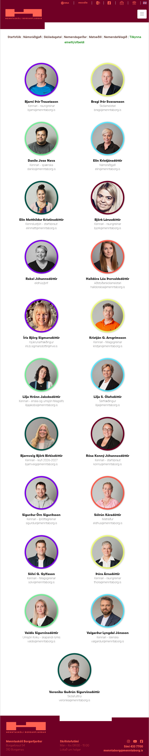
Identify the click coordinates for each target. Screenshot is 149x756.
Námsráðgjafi (32, 37)
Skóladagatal (53, 37)
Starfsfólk (14, 37)
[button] (142, 14)
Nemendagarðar (75, 37)
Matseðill (95, 37)
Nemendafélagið (115, 37)
